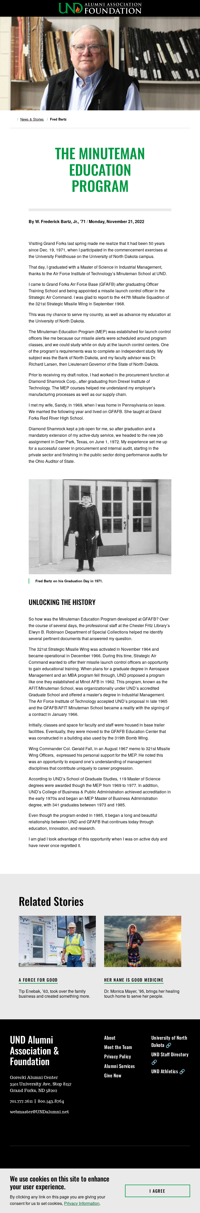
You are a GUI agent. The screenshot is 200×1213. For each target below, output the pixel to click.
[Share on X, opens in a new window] (31, 229)
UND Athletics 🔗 (168, 1071)
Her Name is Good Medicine (134, 980)
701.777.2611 (21, 1101)
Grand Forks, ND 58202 (33, 1091)
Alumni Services (119, 1066)
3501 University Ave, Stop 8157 (40, 1084)
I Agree (169, 1191)
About (110, 1037)
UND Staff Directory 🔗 (170, 1058)
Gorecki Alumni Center (34, 1078)
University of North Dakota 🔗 (169, 1041)
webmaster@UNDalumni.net (39, 1112)
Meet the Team (118, 1047)
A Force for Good (38, 980)
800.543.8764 (51, 1101)
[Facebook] (38, 1127)
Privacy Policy (117, 1056)
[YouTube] (13, 1127)
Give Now (112, 1075)
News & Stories (32, 119)
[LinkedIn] (51, 1127)
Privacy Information (81, 1203)
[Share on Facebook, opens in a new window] (39, 229)
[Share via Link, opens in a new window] (48, 229)
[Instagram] (26, 1127)
